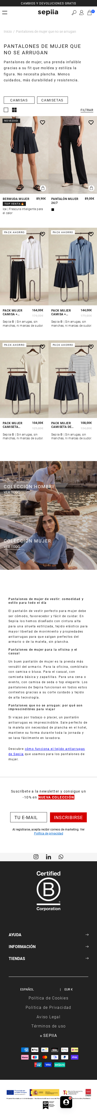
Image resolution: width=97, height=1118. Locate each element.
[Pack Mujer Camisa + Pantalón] (24, 266)
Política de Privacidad (48, 1007)
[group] (48, 3)
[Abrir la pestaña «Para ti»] (66, 1101)
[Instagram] (36, 856)
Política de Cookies (49, 997)
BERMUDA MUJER (16, 199)
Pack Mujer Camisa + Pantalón (12, 312)
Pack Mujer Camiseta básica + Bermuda (12, 425)
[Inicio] (48, 12)
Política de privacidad (48, 833)
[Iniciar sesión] (82, 12)
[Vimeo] (48, 856)
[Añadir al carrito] (43, 188)
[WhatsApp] (60, 856)
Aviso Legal (48, 1016)
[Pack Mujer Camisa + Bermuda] (72, 266)
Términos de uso (48, 1025)
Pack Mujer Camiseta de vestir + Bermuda (61, 425)
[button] (74, 12)
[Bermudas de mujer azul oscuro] (24, 155)
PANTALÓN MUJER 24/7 (65, 201)
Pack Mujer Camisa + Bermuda (61, 312)
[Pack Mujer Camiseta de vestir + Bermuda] (72, 379)
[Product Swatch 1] (52, 209)
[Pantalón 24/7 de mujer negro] (72, 155)
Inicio (8, 31)
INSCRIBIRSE (68, 817)
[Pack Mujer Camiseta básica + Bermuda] (24, 379)
